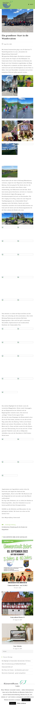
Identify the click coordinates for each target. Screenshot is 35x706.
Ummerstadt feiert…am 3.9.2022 (17, 585)
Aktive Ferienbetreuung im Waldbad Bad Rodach (14, 663)
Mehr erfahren (21, 703)
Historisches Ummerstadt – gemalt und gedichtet (14, 673)
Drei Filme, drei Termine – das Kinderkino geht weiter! (15, 670)
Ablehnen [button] (12, 703)
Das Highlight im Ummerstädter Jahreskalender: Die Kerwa (16, 660)
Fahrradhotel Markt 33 (17, 617)
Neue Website (17, 646)
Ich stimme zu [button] (26, 699)
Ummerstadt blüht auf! (7, 666)
